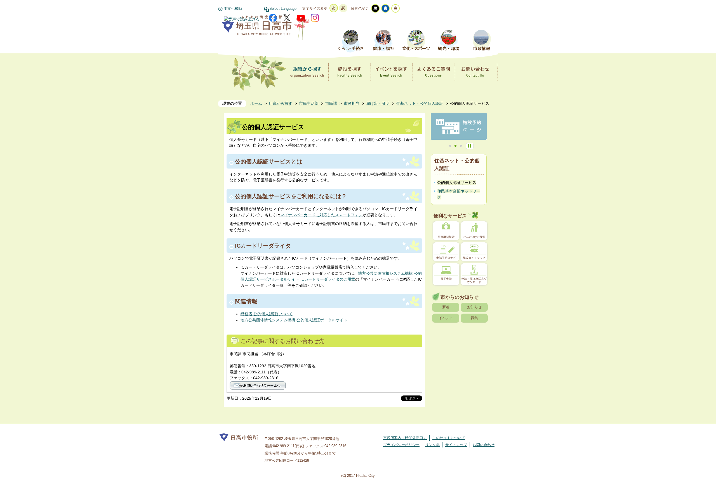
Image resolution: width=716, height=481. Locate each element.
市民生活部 (309, 103)
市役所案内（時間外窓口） (405, 438)
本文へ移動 (233, 9)
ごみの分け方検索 (474, 236)
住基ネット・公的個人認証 (419, 103)
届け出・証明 (378, 103)
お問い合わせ (483, 445)
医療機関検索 (446, 236)
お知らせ (474, 307)
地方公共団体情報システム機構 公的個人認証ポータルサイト (294, 320)
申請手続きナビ (446, 257)
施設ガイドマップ (474, 257)
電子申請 (446, 278)
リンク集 (432, 445)
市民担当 (351, 103)
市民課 (331, 103)
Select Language (282, 9)
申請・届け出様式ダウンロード (474, 280)
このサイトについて (448, 438)
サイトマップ (456, 445)
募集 (474, 318)
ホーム (256, 103)
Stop (470, 146)
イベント (446, 318)
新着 (445, 307)
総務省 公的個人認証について (267, 314)
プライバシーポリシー (401, 445)
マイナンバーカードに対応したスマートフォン (321, 215)
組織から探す (280, 103)
